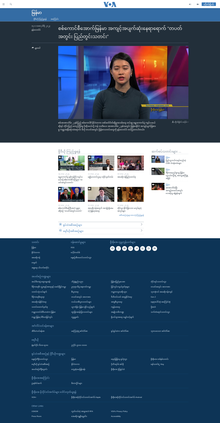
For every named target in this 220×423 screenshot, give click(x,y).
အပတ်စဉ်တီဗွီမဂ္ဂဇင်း (39, 369)
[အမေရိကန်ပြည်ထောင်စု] (130, 163)
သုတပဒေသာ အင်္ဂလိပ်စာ (160, 331)
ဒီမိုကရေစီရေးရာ (38, 297)
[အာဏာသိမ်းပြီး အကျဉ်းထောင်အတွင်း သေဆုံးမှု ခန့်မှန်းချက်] (158, 186)
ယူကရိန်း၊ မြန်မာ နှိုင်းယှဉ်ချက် (83, 307)
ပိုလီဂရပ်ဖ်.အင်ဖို (117, 364)
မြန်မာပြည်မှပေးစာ (118, 282)
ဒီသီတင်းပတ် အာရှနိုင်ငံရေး (121, 297)
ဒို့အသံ (153, 307)
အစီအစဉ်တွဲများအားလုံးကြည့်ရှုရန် (131, 215)
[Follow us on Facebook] (112, 248)
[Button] (36, 48)
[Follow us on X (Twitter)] (118, 248)
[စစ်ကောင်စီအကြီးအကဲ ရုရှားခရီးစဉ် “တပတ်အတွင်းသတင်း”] (71, 194)
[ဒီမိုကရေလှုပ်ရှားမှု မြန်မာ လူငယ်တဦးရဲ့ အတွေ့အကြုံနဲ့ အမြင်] (158, 171)
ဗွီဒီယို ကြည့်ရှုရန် (40, 19)
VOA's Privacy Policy (119, 411)
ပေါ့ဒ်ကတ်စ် (75, 253)
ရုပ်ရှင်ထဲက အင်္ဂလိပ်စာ (120, 331)
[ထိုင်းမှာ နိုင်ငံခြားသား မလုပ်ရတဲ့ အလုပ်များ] (130, 194)
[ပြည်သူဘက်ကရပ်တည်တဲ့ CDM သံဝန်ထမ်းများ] (158, 159)
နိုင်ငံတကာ (36, 253)
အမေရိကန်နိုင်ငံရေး (39, 302)
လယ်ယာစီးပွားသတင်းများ (81, 302)
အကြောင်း (55, 19)
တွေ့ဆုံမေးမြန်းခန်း (78, 369)
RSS (72, 247)
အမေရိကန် (36, 258)
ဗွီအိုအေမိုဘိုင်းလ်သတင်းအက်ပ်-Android (126, 397)
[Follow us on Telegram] (136, 248)
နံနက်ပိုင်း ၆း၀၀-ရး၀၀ (40, 345)
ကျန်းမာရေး (115, 307)
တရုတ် (34, 263)
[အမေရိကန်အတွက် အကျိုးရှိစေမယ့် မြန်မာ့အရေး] (101, 194)
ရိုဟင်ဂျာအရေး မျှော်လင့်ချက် (122, 317)
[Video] (198, 4)
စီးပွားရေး (75, 292)
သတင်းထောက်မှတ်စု (40, 307)
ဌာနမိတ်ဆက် (37, 383)
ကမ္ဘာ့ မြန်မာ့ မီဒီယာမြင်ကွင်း (42, 317)
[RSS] (142, 248)
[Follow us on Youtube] (124, 248)
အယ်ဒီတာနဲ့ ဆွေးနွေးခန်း (41, 282)
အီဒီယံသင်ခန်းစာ (38, 331)
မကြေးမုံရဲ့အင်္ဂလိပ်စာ (79, 331)
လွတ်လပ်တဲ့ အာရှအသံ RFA (82, 411)
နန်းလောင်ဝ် (36, 30)
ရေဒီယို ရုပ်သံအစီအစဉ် (40, 364)
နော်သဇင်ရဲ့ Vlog (157, 364)
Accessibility (116, 416)
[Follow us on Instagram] (130, 248)
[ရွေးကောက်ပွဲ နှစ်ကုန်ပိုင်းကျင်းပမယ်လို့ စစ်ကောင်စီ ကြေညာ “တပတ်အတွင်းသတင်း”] (71, 163)
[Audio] (190, 4)
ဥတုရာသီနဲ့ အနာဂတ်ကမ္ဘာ (81, 287)
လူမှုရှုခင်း (75, 317)
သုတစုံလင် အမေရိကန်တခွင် (162, 292)
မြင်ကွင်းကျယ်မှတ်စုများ (120, 287)
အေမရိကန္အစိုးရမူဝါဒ (79, 416)
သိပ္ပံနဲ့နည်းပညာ (77, 282)
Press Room (37, 416)
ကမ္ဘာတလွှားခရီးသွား (119, 292)
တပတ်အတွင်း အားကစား (81, 297)
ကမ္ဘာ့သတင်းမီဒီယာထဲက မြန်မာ (44, 312)
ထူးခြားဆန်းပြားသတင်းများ (81, 312)
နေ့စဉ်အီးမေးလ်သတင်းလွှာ (81, 258)
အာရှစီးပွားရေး (116, 302)
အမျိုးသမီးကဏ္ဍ (117, 312)
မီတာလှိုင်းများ (76, 383)
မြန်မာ (168, 157)
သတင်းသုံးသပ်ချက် (39, 292)
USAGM (35, 411)
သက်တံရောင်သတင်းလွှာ (160, 312)
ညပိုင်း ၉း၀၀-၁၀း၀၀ (79, 345)
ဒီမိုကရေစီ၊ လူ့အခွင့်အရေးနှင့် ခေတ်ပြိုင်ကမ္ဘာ (49, 287)
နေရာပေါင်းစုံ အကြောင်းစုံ (160, 302)
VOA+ (34, 397)
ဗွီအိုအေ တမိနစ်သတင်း (160, 359)
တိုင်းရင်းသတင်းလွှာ (158, 282)
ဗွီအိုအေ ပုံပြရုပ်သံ (118, 369)
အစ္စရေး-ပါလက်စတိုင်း (40, 268)
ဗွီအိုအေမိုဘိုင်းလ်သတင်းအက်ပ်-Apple (86, 397)
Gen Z (153, 297)
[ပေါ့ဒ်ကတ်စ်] (148, 248)
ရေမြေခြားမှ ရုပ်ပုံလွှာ (119, 359)
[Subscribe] (154, 248)
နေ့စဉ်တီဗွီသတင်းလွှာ (40, 359)
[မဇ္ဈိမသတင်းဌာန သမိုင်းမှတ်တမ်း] (101, 163)
